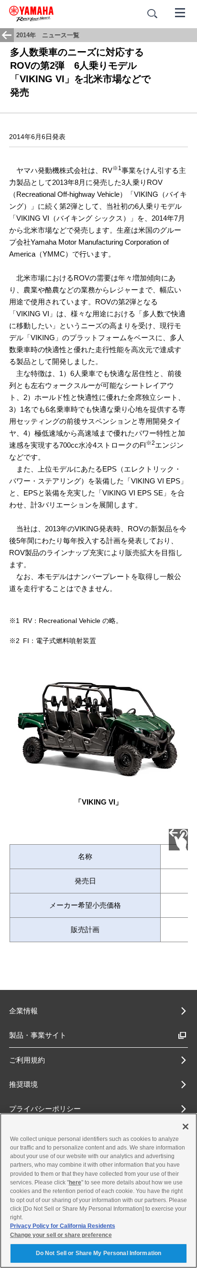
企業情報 (23, 1011)
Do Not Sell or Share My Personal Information (98, 1253)
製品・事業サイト (37, 1035)
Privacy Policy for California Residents (62, 1226)
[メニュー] (180, 12)
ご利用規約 (27, 1060)
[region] (98, 1190)
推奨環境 (23, 1084)
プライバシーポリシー (45, 1109)
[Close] (185, 1126)
